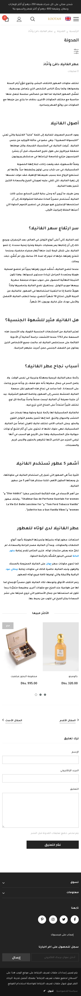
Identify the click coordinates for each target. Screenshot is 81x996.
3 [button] (45, 695)
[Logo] (54, 19)
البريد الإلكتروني (69, 770)
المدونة (61, 31)
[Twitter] (64, 919)
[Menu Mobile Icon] (76, 19)
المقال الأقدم (68, 720)
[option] (20, 656)
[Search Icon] (32, 19)
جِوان (48, 564)
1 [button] (36, 695)
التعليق (74, 789)
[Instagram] (53, 919)
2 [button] (40, 695)
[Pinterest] (42, 919)
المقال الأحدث (13, 720)
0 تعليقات (73, 71)
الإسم (75, 752)
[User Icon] (19, 19)
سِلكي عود (12, 569)
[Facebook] (75, 919)
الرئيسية (74, 31)
